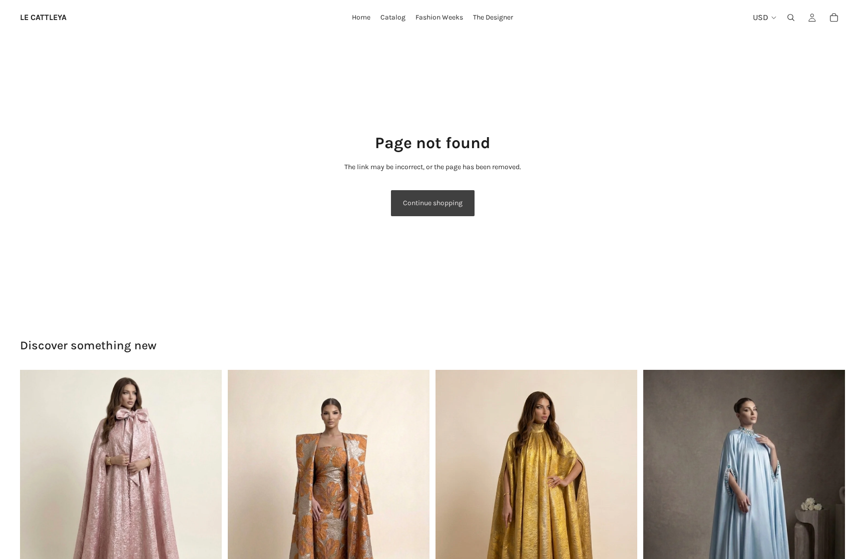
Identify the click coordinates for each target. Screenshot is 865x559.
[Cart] (834, 18)
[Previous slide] (243, 504)
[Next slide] (414, 504)
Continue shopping (433, 203)
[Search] (791, 18)
